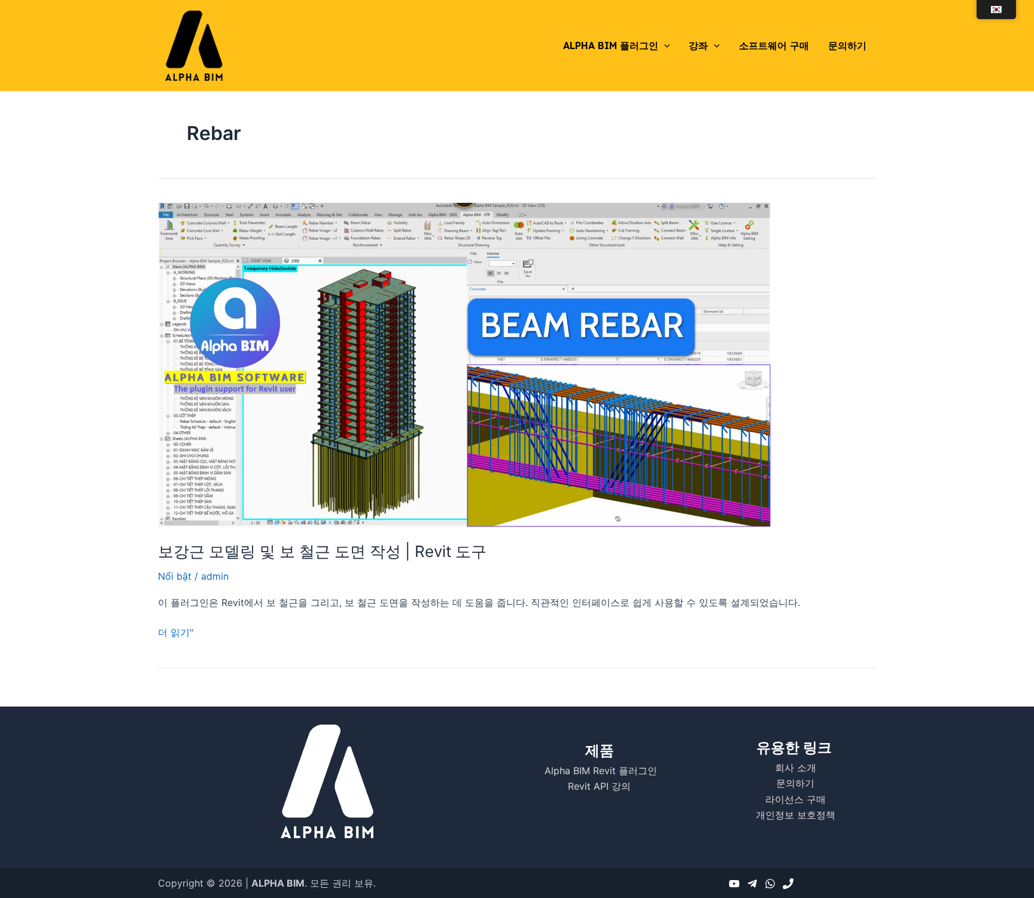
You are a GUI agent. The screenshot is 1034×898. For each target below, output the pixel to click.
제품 (599, 750)
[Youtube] (734, 883)
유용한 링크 (794, 747)
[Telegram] (752, 883)
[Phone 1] (788, 883)
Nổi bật (174, 576)
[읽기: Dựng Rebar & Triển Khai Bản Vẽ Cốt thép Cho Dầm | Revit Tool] (464, 364)
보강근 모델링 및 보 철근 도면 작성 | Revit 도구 (322, 551)
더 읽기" (175, 631)
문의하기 (847, 45)
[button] (664, 45)
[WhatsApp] (770, 883)
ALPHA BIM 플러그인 (610, 45)
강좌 (698, 45)
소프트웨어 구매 (774, 45)
